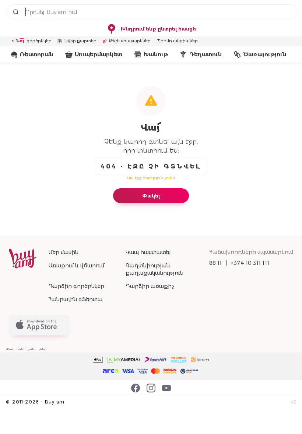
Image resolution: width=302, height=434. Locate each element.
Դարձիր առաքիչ (150, 286)
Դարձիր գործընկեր (76, 286)
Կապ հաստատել (148, 252)
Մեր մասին (63, 252)
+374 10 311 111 (250, 263)
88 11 (215, 263)
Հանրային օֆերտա (75, 299)
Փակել (151, 196)
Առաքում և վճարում (76, 265)
